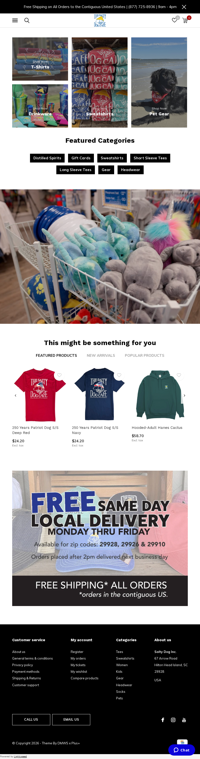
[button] (16, 20)
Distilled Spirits (47, 158)
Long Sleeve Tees (75, 169)
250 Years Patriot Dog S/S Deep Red (35, 430)
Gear (106, 169)
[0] (185, 20)
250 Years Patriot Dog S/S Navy (95, 430)
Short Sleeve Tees (150, 158)
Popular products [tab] (144, 355)
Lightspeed (20, 756)
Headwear (130, 169)
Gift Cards (80, 158)
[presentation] (15, 395)
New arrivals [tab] (101, 355)
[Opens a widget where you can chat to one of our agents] (181, 750)
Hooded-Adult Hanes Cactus (157, 427)
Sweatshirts (112, 158)
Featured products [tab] (56, 355)
